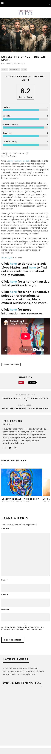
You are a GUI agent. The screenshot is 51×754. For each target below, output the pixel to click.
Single (4, 69)
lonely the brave (11, 364)
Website (5, 609)
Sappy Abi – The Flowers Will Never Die (25, 399)
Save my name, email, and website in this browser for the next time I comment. (22, 628)
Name (4, 580)
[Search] (49, 3)
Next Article (25, 405)
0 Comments (14, 69)
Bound (26, 161)
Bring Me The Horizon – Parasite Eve (25, 408)
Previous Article (25, 395)
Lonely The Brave (14, 161)
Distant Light (6, 257)
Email (4, 595)
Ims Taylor (5, 63)
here (13, 263)
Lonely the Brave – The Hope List (20, 499)
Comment (6, 529)
